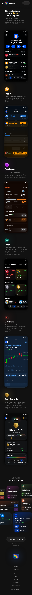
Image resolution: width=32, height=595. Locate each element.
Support (16, 566)
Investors (16, 576)
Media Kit (16, 579)
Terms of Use (16, 582)
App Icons (16, 573)
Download (26, 3)
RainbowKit (16, 569)
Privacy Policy (15, 585)
